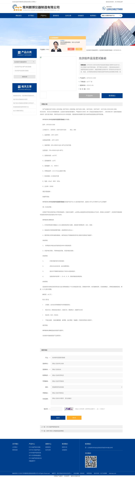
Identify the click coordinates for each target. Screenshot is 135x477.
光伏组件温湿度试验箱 (21, 70)
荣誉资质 (15, 450)
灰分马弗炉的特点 (18, 110)
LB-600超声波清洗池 (35, 452)
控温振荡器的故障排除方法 (21, 107)
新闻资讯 (56, 15)
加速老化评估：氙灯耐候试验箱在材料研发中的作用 (24, 95)
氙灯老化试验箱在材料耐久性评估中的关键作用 (24, 103)
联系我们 (93, 15)
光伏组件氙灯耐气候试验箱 (23, 66)
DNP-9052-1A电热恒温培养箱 (55, 431)
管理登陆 (89, 473)
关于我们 (31, 15)
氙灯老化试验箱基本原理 (20, 99)
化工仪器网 (103, 473)
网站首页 (19, 15)
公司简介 (15, 447)
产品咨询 (89, 96)
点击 (33, 62)
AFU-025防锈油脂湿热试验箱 (36, 455)
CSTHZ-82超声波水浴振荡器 (36, 450)
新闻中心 (48, 444)
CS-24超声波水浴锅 (34, 447)
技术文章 (68, 15)
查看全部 (24, 76)
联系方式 (64, 447)
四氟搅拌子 (32, 461)
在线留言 (81, 15)
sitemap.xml (112, 473)
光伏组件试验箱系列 (20, 62)
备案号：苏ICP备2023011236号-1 (61, 473)
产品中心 (43, 15)
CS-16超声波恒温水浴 (52, 427)
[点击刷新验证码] (68, 408)
